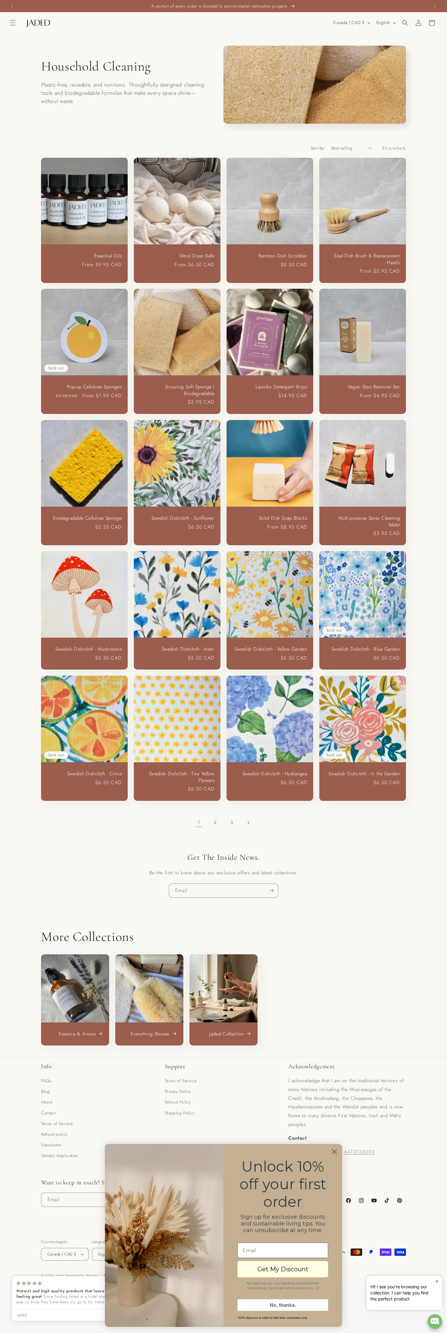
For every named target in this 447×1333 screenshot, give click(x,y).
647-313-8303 (359, 1151)
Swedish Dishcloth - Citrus (94, 773)
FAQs (46, 1081)
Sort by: (318, 148)
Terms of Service (57, 1124)
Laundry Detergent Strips (281, 387)
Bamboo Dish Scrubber (282, 256)
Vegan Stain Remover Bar (374, 387)
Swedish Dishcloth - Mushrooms (88, 649)
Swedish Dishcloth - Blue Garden (365, 649)
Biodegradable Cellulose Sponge (87, 518)
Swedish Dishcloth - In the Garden (364, 773)
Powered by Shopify (82, 1275)
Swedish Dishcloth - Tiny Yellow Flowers (181, 777)
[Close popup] (436, 1281)
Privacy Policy (178, 1091)
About (47, 1102)
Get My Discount (283, 1269)
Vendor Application (59, 1155)
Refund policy (54, 1134)
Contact (48, 1113)
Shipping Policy (180, 1113)
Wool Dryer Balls (196, 256)
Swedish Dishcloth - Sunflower (182, 518)
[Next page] (248, 822)
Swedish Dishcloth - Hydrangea (274, 773)
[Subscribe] (271, 890)
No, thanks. (283, 1304)
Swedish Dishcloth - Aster (187, 649)
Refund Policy (178, 1102)
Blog (45, 1091)
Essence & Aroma (77, 1034)
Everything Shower (150, 1034)
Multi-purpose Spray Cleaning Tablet (369, 521)
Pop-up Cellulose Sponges (94, 387)
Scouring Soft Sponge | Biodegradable (189, 390)
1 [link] (199, 822)
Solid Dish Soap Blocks (283, 518)
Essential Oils (108, 256)
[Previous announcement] (12, 6)
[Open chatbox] (435, 1321)
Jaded (60, 1275)
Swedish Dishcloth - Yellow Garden (270, 649)
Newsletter (51, 1145)
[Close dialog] (334, 1151)
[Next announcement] (435, 6)
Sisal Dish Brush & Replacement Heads (367, 259)
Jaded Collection (226, 1034)
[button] (12, 22)
